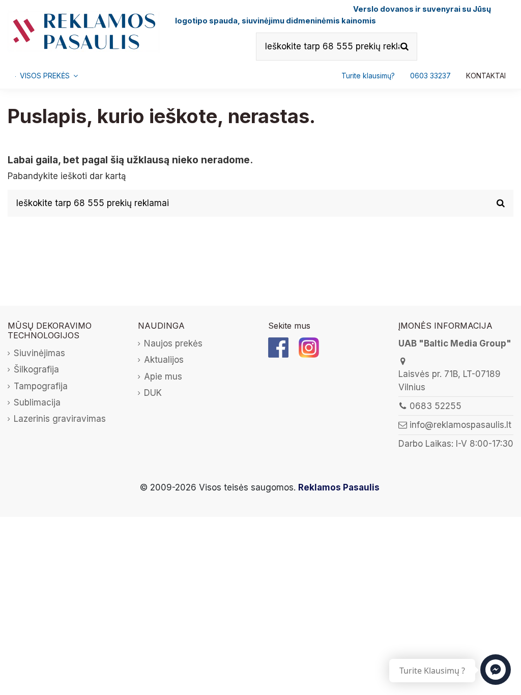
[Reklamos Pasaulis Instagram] (309, 347)
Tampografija (41, 386)
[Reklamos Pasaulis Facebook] (278, 347)
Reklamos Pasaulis (339, 487)
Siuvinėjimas (39, 353)
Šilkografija (36, 369)
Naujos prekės (173, 343)
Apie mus (163, 376)
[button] (430, 76)
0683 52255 (435, 406)
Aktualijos (164, 360)
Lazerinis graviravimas (60, 419)
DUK (153, 393)
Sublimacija (37, 402)
